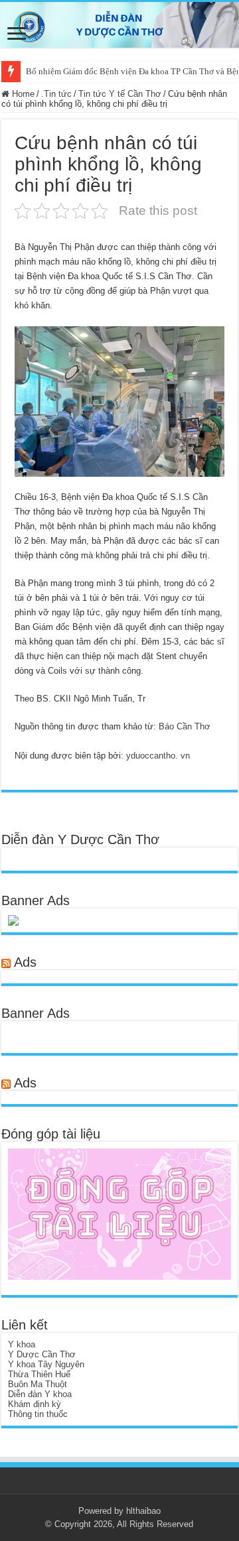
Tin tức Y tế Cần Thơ (119, 94)
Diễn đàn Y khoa (40, 1394)
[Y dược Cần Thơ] (119, 25)
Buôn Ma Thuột (37, 1384)
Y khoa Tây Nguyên (46, 1364)
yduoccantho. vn (158, 756)
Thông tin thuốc (38, 1414)
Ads (25, 962)
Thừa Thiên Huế (39, 1374)
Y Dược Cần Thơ (42, 1354)
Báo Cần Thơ (184, 726)
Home (22, 94)
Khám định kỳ (34, 1404)
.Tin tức (56, 94)
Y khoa (21, 1344)
